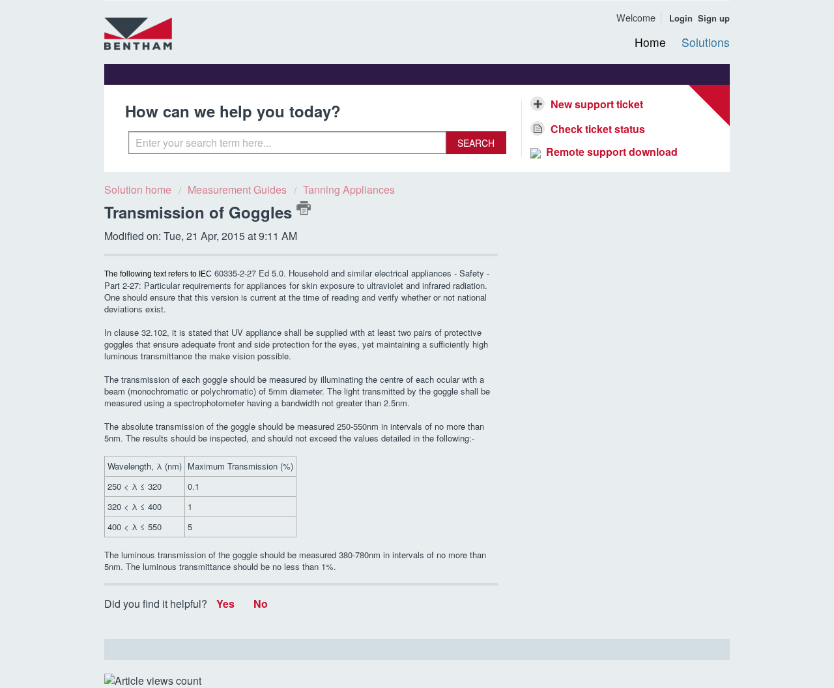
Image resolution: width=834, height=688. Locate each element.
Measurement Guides (237, 189)
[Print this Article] (303, 208)
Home (650, 42)
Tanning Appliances (349, 189)
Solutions (706, 42)
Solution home (139, 189)
